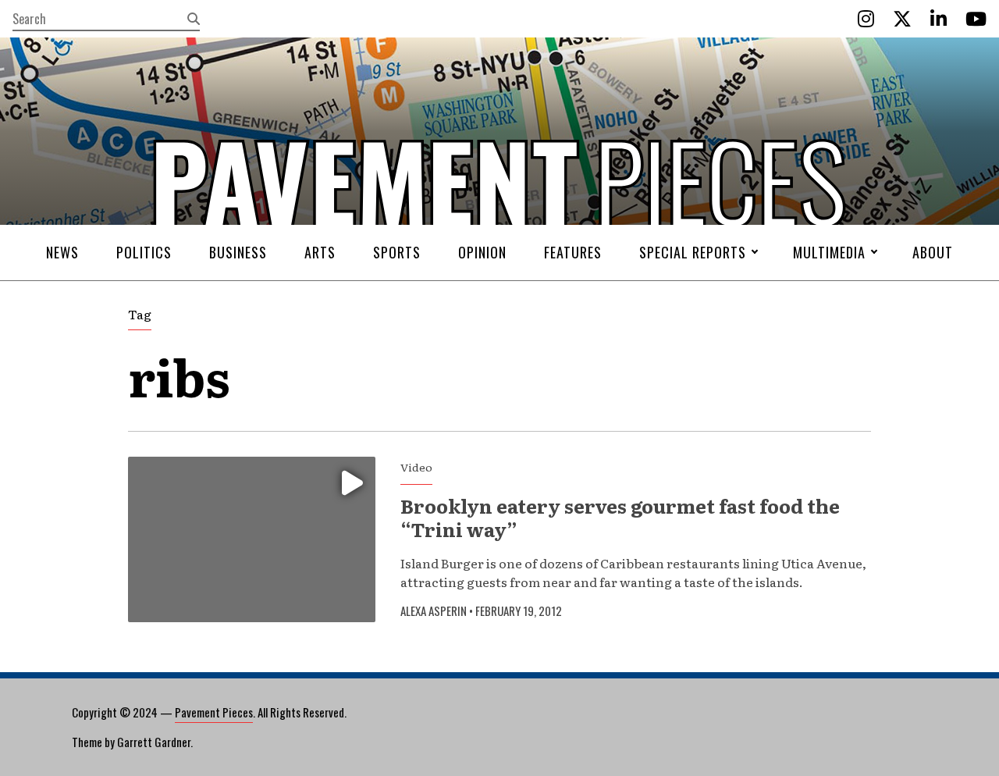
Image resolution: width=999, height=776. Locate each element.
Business (238, 252)
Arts (320, 252)
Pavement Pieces (214, 712)
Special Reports (692, 252)
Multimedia (829, 252)
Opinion (482, 252)
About (932, 252)
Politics (144, 252)
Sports (397, 252)
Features (573, 252)
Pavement (234, 228)
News (62, 252)
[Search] (193, 18)
